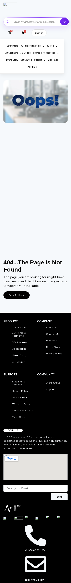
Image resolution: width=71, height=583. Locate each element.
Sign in (39, 32)
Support (39, 60)
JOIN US (13, 430)
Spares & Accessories (46, 53)
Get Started (26, 60)
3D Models (25, 53)
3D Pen (52, 45)
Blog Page (53, 60)
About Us (32, 67)
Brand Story (12, 60)
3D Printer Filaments (32, 45)
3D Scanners (11, 53)
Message (8, 483)
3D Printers (12, 46)
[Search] (64, 21)
